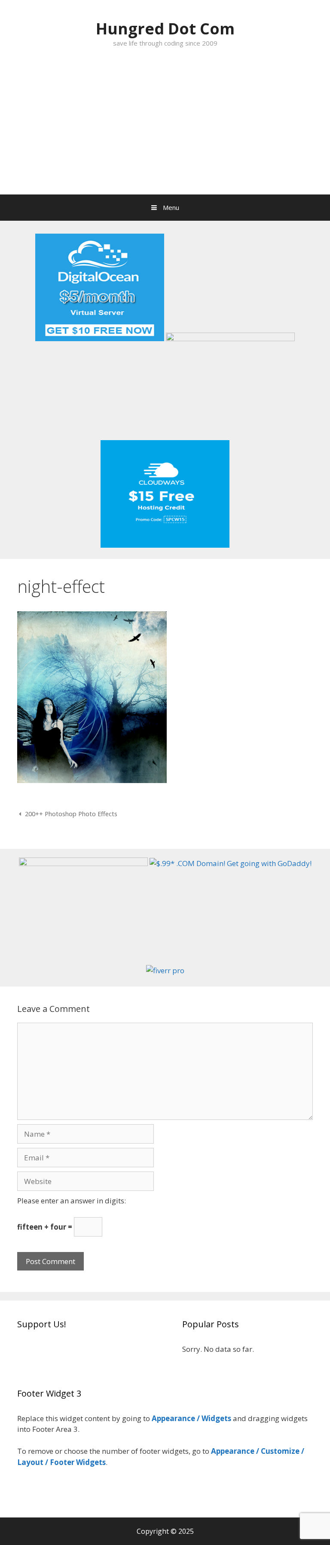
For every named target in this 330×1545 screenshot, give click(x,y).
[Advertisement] (165, 130)
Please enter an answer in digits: (71, 1201)
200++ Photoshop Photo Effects (71, 814)
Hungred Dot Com (165, 28)
